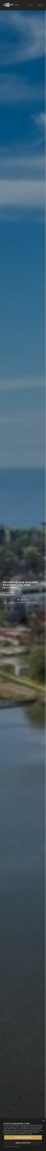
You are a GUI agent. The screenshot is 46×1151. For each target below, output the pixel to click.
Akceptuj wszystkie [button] (23, 1137)
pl (30, 5)
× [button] (43, 1121)
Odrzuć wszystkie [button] (23, 1143)
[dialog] (23, 1134)
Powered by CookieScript (11, 1147)
